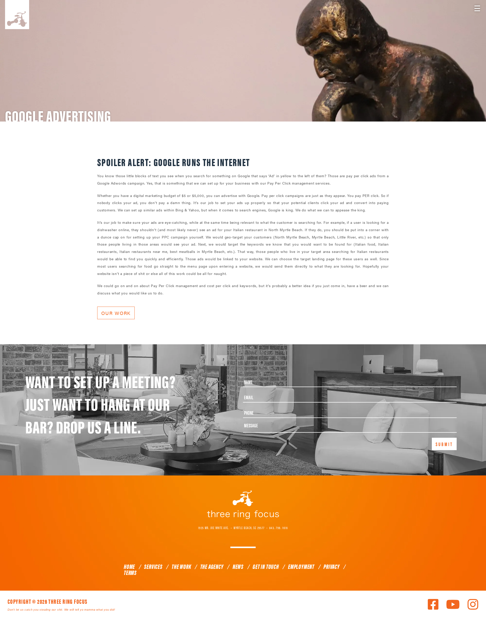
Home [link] (129, 566)
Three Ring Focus (243, 505)
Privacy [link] (331, 566)
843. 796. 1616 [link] (278, 527)
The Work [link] (181, 566)
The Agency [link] (212, 566)
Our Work (116, 312)
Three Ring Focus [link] (17, 14)
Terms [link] (130, 572)
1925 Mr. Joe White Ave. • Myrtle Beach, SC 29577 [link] (231, 527)
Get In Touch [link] (266, 566)
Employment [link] (301, 566)
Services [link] (153, 566)
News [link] (238, 566)
